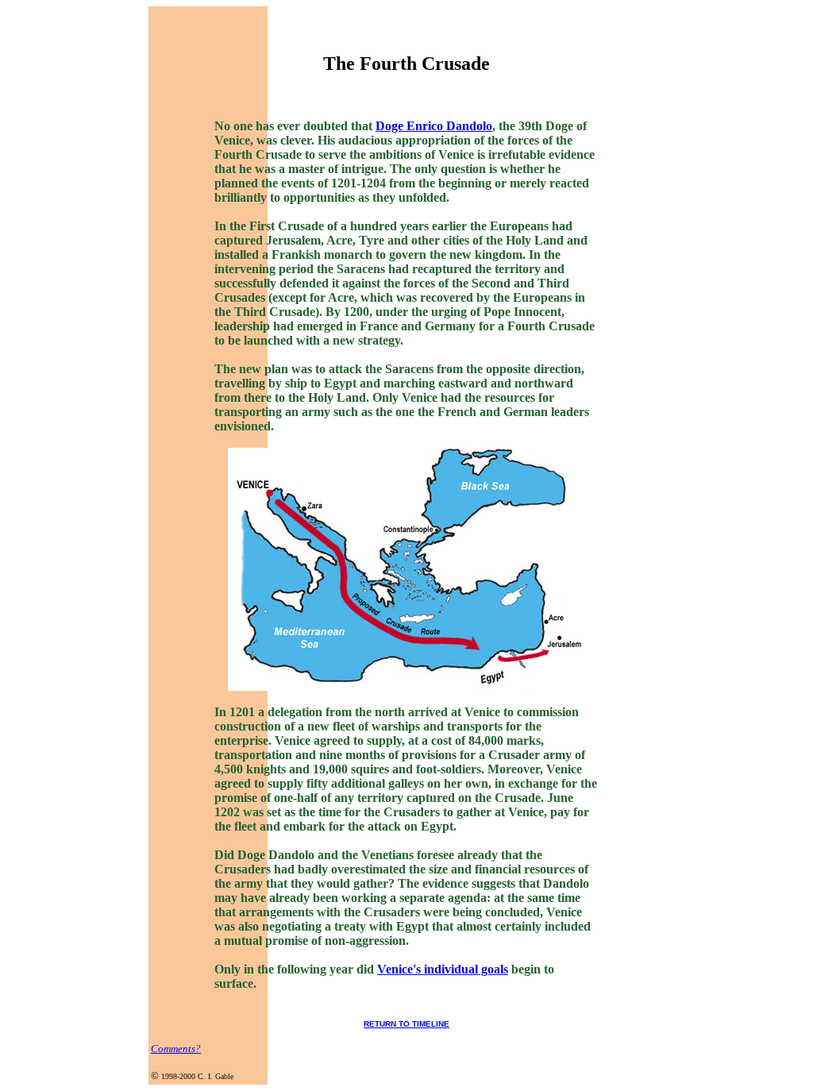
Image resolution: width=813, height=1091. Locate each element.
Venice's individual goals (442, 969)
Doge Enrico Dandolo (434, 126)
